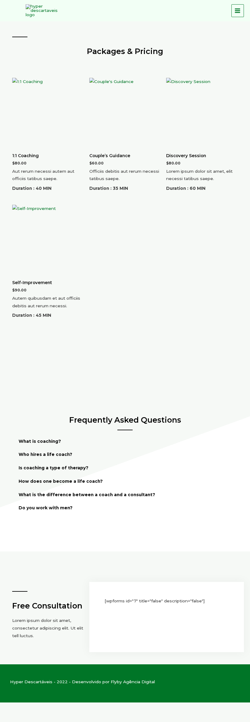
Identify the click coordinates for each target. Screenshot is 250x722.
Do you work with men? (46, 507)
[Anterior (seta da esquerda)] (12, 717)
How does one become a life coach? (61, 481)
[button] (125, 441)
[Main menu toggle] (237, 10)
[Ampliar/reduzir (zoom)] (12, 707)
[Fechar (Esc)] (89, 707)
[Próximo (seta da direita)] (38, 717)
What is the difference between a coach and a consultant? (87, 494)
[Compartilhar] (63, 707)
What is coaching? (40, 441)
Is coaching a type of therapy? (53, 467)
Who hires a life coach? (45, 454)
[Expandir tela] (38, 707)
